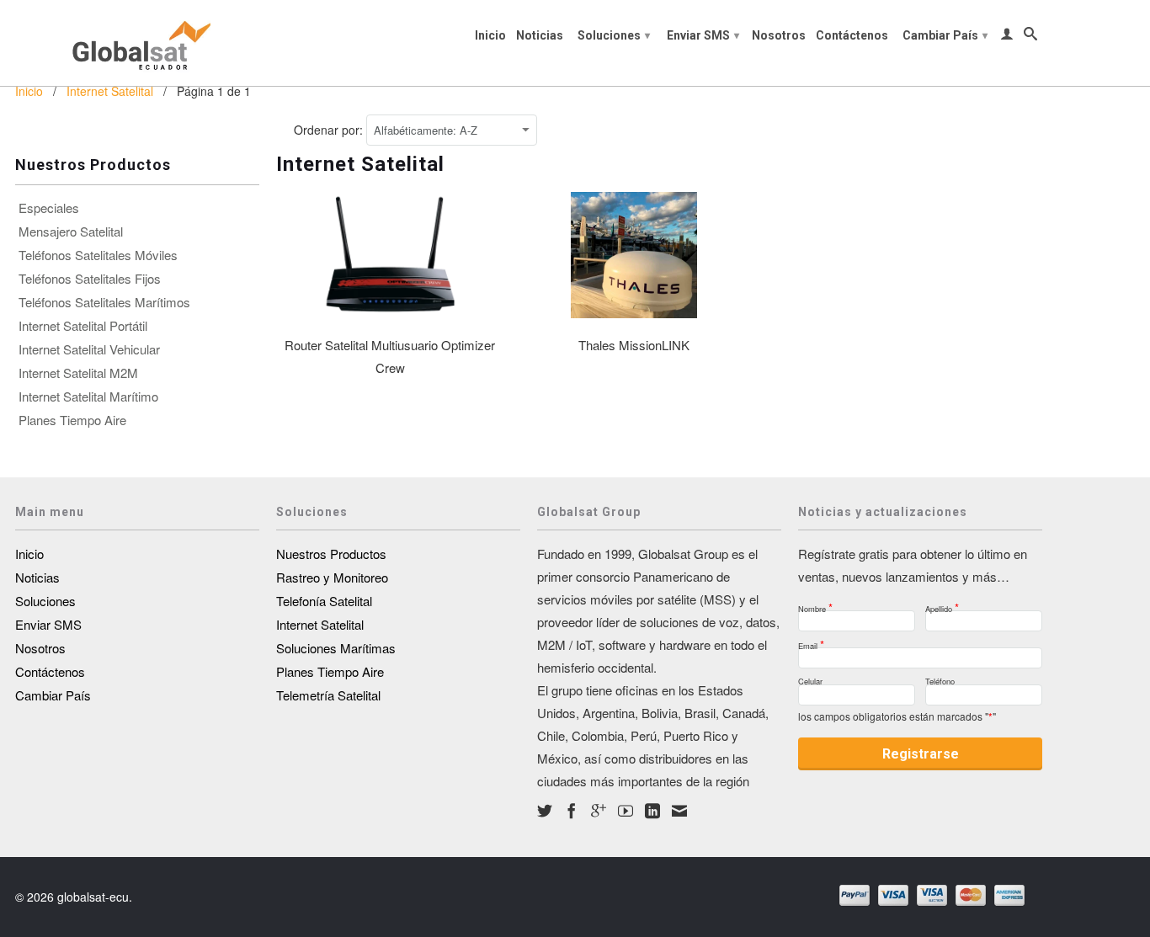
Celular (810, 679)
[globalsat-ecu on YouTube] (625, 810)
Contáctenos (852, 35)
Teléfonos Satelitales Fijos (90, 278)
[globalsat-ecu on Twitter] (544, 810)
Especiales (49, 208)
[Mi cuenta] (1007, 37)
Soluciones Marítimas (336, 648)
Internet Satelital (320, 624)
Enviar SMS (703, 35)
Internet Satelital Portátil (83, 325)
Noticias (539, 35)
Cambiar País (945, 35)
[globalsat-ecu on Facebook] (571, 810)
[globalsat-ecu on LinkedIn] (652, 810)
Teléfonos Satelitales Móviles (98, 255)
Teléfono (940, 679)
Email (811, 641)
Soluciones (614, 35)
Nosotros (779, 35)
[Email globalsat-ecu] (679, 810)
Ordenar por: (330, 129)
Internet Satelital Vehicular (89, 349)
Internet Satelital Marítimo (88, 396)
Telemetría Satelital (328, 695)
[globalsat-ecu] (137, 43)
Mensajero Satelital (71, 231)
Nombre (815, 604)
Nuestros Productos (331, 553)
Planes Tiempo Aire (72, 420)
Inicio (490, 35)
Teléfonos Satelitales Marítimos (104, 302)
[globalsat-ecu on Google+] (598, 810)
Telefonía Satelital (324, 601)
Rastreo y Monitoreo (332, 577)
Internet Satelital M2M (78, 373)
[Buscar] (1030, 37)
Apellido (942, 604)
